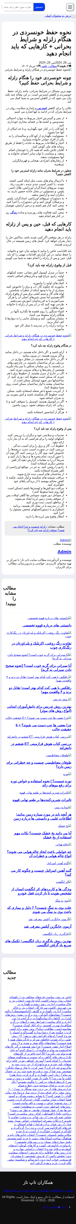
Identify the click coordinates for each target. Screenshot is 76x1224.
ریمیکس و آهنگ (65, 1190)
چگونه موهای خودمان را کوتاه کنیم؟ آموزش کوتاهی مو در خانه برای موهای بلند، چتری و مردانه (38, 1061)
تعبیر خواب (35, 1190)
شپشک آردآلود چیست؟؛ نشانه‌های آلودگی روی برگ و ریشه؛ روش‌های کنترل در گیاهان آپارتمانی (38, 1015)
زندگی (14, 212)
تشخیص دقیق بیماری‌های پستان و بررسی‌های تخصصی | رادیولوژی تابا (38, 1142)
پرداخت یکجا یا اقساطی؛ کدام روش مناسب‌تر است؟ (39, 1113)
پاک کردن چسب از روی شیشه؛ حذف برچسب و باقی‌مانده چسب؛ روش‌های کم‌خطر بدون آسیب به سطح (39, 1103)
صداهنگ (8, 1190)
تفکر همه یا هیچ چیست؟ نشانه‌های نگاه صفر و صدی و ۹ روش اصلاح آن (39, 1043)
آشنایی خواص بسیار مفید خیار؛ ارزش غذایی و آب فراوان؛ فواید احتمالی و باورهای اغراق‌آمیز (39, 1124)
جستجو (39, 7)
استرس (42, 108)
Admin (64, 551)
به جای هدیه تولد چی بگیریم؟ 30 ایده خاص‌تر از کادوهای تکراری (40, 1054)
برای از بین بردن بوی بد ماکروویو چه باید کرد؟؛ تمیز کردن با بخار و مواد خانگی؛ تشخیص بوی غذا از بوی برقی (38, 1068)
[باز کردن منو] (70, 7)
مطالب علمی (49, 66)
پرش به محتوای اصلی (58, 15)
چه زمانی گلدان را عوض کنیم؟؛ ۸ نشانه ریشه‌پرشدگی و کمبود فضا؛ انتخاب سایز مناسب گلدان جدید (38, 1096)
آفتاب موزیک (21, 1190)
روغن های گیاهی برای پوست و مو (43, 1057)
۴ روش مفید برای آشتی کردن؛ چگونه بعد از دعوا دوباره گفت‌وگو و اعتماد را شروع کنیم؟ (40, 1032)
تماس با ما (50, 1206)
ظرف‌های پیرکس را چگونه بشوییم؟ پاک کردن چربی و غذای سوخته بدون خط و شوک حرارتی (41, 1085)
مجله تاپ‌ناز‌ (55, 7)
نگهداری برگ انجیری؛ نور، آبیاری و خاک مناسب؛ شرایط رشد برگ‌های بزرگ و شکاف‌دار (40, 1022)
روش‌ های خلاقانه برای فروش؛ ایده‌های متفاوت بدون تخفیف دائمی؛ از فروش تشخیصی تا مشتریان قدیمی (39, 1156)
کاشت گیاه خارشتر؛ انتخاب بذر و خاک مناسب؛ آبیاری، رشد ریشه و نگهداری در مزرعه (40, 1004)
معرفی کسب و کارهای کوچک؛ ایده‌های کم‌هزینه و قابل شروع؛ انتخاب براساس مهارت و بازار (39, 1149)
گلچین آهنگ (49, 1190)
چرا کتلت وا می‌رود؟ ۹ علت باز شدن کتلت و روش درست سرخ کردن (38, 1078)
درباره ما (61, 1206)
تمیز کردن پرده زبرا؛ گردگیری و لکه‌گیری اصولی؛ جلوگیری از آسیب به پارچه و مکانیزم (41, 1131)
